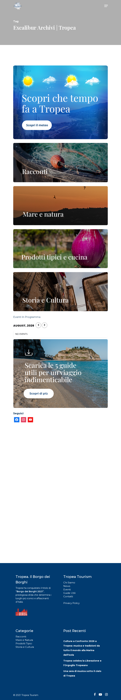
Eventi (67, 589)
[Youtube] (30, 419)
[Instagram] (23, 419)
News (66, 586)
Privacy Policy (71, 603)
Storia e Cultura (25, 646)
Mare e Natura (24, 639)
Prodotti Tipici (24, 643)
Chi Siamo (69, 582)
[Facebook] (16, 419)
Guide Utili (69, 592)
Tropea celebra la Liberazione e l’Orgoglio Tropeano (82, 663)
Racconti (21, 636)
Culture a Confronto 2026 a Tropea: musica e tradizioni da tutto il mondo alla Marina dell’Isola (81, 648)
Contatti (68, 596)
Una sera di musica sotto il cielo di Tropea (82, 673)
